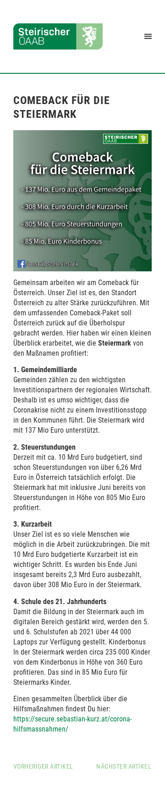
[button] (148, 36)
